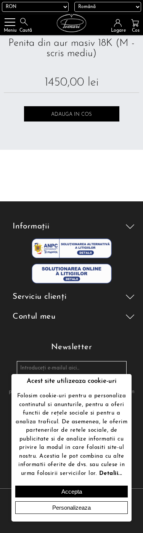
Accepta (71, 491)
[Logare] (120, 23)
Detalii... (110, 473)
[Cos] (135, 23)
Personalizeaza (71, 507)
